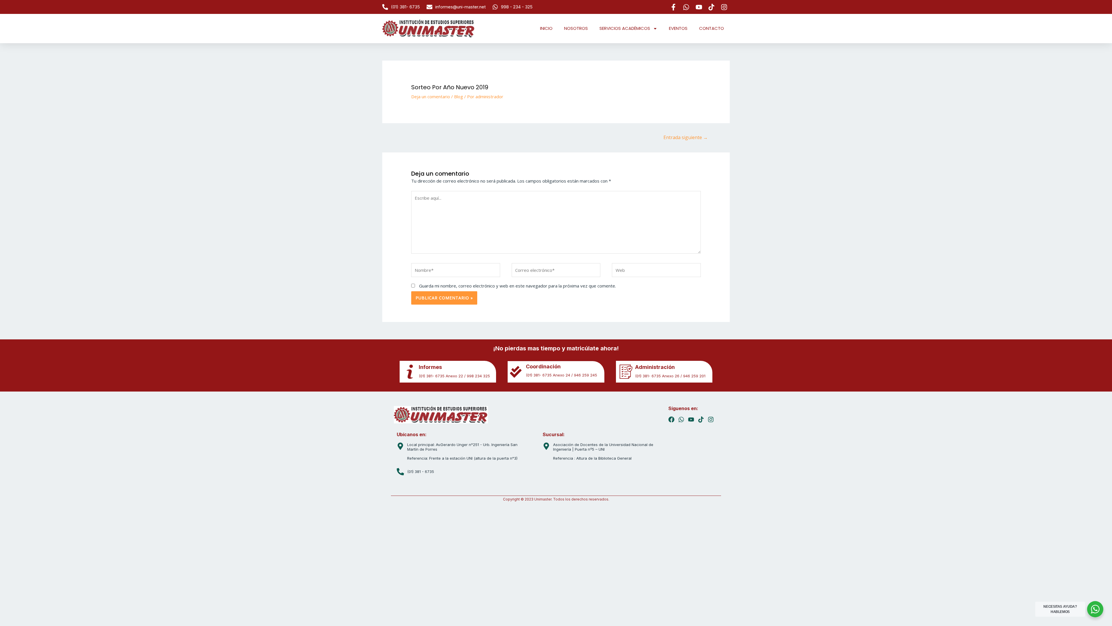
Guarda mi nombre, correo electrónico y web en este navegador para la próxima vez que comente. (517, 286)
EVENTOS (678, 28)
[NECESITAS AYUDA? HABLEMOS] (1095, 609)
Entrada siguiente (685, 137)
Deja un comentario (430, 96)
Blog (458, 96)
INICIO (546, 28)
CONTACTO (711, 28)
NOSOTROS (576, 28)
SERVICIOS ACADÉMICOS (624, 28)
